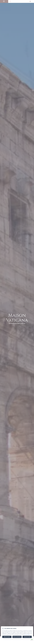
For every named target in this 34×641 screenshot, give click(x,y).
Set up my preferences (17, 636)
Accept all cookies (27, 636)
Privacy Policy (27, 634)
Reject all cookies (7, 636)
